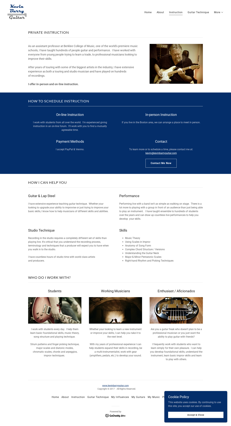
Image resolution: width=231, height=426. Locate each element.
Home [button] (55, 397)
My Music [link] (154, 397)
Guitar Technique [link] (198, 12)
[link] (17, 11)
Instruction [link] (176, 12)
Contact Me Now (161, 163)
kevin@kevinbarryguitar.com (161, 153)
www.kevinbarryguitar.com (115, 385)
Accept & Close (195, 414)
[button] (218, 12)
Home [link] (148, 12)
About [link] (160, 12)
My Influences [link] (120, 397)
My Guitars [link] (138, 397)
